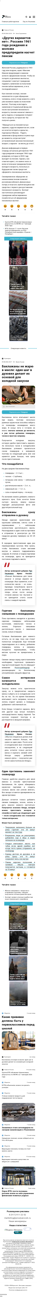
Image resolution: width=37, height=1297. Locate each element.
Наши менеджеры (17, 1221)
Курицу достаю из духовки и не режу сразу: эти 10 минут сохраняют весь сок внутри (20, 856)
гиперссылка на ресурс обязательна (22, 1241)
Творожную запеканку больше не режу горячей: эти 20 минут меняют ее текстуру (20, 829)
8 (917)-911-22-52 (17, 1215)
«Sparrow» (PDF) (18, 1280)
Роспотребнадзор (22, 668)
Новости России (9, 30)
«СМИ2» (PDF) (29, 1278)
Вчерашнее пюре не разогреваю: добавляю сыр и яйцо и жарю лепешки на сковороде (20, 837)
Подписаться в (18, 63)
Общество (7, 1013)
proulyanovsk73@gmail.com (11, 1262)
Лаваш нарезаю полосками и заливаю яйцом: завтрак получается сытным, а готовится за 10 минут (20, 866)
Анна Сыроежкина (21, 33)
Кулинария (7, 358)
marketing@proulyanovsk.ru (17, 1218)
